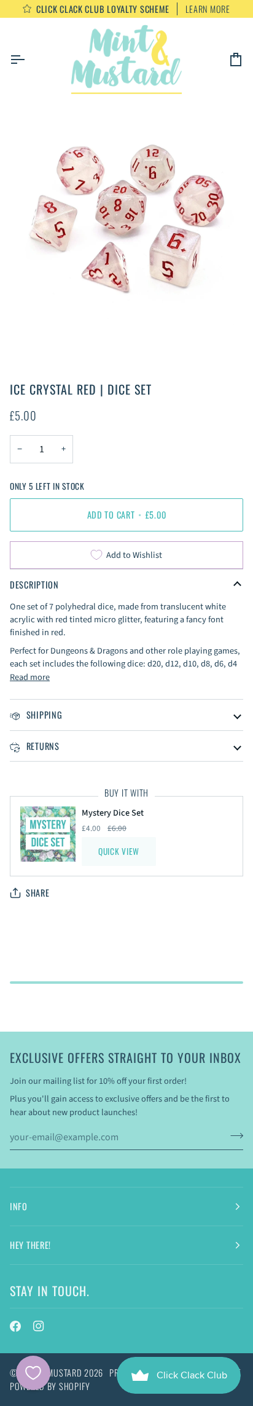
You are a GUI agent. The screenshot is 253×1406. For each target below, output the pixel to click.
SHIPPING (43, 714)
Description (34, 584)
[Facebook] (15, 1326)
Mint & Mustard (51, 1372)
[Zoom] (42, 302)
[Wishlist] (33, 1373)
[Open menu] (28, 59)
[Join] (233, 1136)
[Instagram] (38, 1326)
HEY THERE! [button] (30, 1244)
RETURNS (42, 746)
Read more (30, 677)
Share (38, 892)
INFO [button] (19, 1206)
